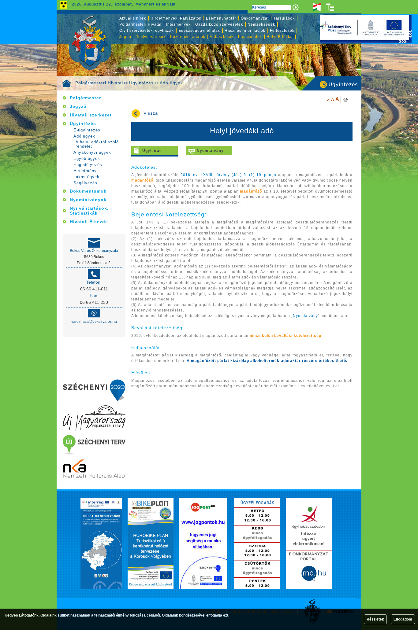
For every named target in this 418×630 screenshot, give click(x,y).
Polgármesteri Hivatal (99, 82)
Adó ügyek (171, 82)
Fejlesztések (282, 30)
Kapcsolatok (250, 37)
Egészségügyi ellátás (199, 30)
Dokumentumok (88, 191)
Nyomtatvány (210, 151)
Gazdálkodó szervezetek (219, 24)
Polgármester (85, 97)
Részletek (375, 619)
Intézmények (178, 24)
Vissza (151, 113)
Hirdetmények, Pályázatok (176, 18)
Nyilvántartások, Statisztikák (89, 211)
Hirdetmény (85, 170)
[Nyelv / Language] (317, 7)
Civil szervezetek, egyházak (146, 30)
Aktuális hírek (132, 18)
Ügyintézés (141, 82)
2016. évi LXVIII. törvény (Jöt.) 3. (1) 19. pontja (229, 175)
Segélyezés (85, 183)
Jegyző (78, 106)
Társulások (284, 18)
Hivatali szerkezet (91, 114)
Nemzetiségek (261, 24)
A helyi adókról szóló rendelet (97, 144)
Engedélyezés (87, 164)
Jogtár (125, 37)
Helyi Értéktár (280, 37)
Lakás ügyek (86, 177)
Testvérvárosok (151, 37)
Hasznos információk (245, 30)
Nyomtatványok (88, 199)
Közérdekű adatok (187, 37)
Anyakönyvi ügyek (92, 152)
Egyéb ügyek (86, 158)
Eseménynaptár (221, 18)
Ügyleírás (152, 151)
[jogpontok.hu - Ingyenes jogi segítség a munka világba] (203, 543)
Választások (221, 37)
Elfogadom (403, 619)
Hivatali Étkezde (89, 221)
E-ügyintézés (86, 130)
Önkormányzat (255, 18)
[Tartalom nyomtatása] (346, 100)
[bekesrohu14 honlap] (101, 543)
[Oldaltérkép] (330, 7)
